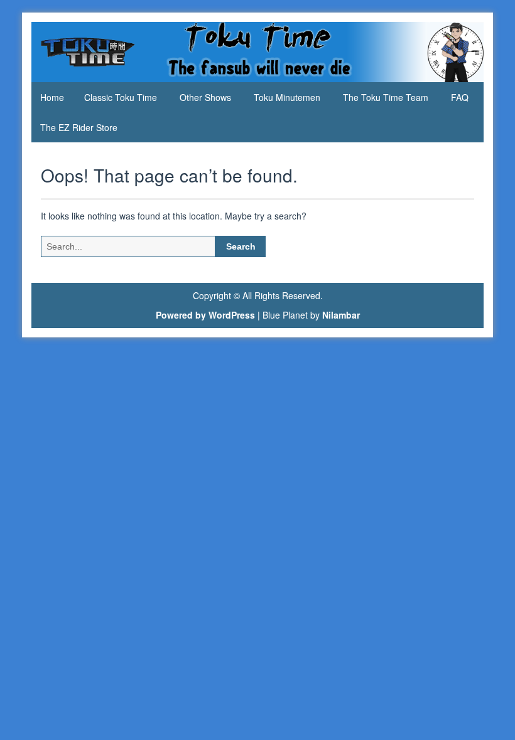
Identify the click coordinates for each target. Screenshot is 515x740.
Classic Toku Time (120, 97)
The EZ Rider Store (78, 127)
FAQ (460, 97)
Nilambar (341, 315)
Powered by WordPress (205, 315)
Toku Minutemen (287, 97)
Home (52, 97)
